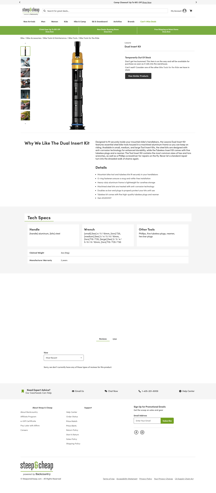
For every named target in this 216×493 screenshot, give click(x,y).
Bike (22, 38)
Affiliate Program (28, 416)
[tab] (39, 217)
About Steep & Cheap (42, 407)
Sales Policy (71, 439)
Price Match (71, 421)
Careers (24, 430)
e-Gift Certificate (28, 421)
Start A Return (72, 434)
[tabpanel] (108, 243)
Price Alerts (71, 425)
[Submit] (45, 11)
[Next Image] (25, 124)
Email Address (140, 415)
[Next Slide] (196, 2)
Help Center (71, 412)
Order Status (72, 416)
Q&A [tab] (115, 338)
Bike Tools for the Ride (89, 38)
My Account (176, 10)
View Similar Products (138, 75)
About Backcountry (29, 412)
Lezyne (128, 42)
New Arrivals (29, 21)
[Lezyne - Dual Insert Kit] (25, 51)
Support (88, 407)
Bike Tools (72, 38)
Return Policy (72, 430)
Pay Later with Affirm (30, 425)
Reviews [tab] (103, 338)
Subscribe (167, 420)
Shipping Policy (73, 443)
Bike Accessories (33, 38)
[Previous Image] (25, 43)
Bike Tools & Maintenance (54, 38)
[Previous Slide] (20, 2)
